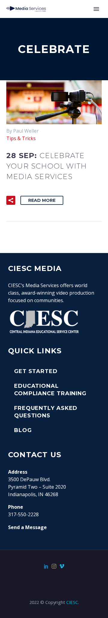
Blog (23, 430)
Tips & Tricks (21, 138)
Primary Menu (96, 8)
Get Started (36, 371)
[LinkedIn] (46, 566)
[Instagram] (54, 566)
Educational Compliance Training (50, 390)
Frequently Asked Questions (45, 412)
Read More (42, 200)
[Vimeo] (61, 566)
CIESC (72, 602)
